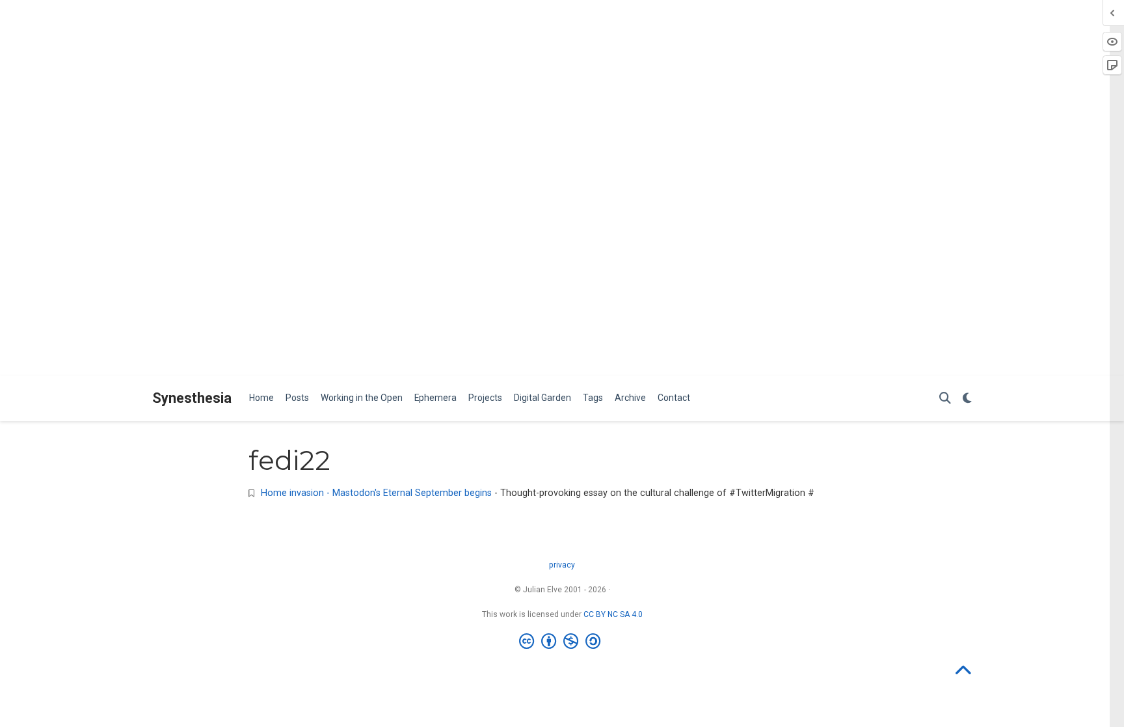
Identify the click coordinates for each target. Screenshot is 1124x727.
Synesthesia (192, 397)
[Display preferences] (967, 398)
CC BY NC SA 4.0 (613, 614)
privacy (562, 564)
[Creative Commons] (562, 641)
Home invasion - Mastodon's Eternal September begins (376, 493)
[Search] (945, 398)
